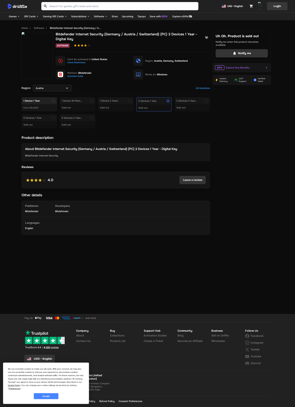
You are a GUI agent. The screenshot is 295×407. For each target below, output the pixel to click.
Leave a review (192, 180)
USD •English (43, 359)
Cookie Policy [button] (14, 385)
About (80, 335)
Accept (46, 396)
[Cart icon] (251, 6)
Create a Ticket (153, 341)
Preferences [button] (14, 389)
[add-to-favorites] (206, 37)
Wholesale (218, 341)
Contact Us (83, 341)
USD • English (235, 6)
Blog (181, 335)
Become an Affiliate (190, 341)
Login (277, 6)
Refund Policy (107, 401)
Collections (117, 335)
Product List (117, 341)
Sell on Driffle (220, 335)
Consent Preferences (130, 401)
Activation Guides (155, 335)
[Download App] (260, 6)
